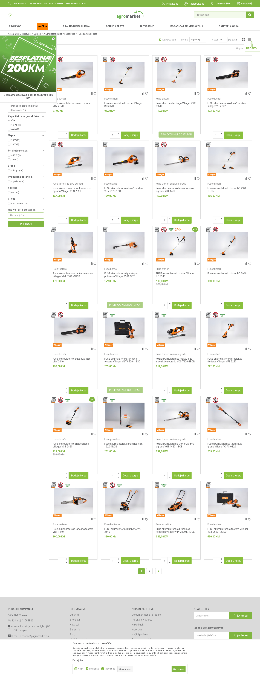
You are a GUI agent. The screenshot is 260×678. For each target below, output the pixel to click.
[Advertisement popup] (130, 338)
